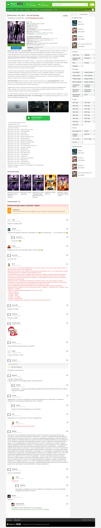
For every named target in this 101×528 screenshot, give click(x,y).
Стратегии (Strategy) (87, 85)
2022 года (75, 118)
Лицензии (75, 66)
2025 (21, 9)
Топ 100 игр (35, 9)
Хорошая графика (75, 134)
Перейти (37, 205)
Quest (86, 94)
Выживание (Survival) (76, 90)
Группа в (44, 4)
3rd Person (33, 23)
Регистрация (88, 10)
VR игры (86, 62)
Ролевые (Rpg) (77, 78)
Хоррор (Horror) (88, 78)
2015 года (87, 105)
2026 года (75, 124)
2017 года (87, 108)
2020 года (75, 115)
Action (38, 23)
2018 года (75, 112)
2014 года (75, 105)
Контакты (9, 520)
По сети (27, 9)
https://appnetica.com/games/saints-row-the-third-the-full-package (30, 509)
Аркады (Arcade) (89, 82)
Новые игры (10, 9)
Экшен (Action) (76, 75)
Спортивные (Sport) (76, 85)
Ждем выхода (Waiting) (76, 58)
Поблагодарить (16, 48)
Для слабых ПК (77, 131)
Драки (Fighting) (77, 82)
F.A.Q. (55, 9)
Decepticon (87, 58)
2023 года (87, 118)
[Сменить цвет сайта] (92, 4)
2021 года (87, 115)
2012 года (75, 102)
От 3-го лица (87, 139)
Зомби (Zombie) (88, 72)
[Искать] (86, 4)
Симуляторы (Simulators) (87, 90)
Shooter (42, 23)
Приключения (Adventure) (76, 95)
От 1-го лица (76, 139)
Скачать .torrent (16, 45)
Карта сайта (17, 520)
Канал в (32, 4)
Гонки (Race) (76, 72)
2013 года (87, 102)
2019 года (87, 112)
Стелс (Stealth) (88, 75)
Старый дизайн (83, 14)
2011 (31, 22)
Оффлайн (86, 55)
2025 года (87, 121)
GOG (74, 62)
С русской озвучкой (46, 9)
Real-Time (87, 134)
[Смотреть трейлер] (17, 106)
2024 (17, 9)
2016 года (75, 108)
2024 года (75, 121)
